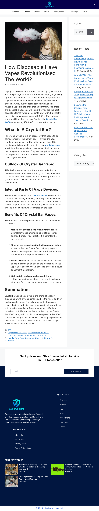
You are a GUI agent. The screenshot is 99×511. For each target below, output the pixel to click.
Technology (73, 12)
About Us (19, 435)
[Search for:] (80, 32)
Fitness (27, 12)
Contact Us (19, 439)
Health (37, 12)
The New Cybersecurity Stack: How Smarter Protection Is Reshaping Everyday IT (33, 467)
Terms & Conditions (23, 448)
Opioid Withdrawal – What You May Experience (27, 335)
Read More (22, 472)
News (46, 12)
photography (59, 12)
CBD (9, 330)
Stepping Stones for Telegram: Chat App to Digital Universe (83, 94)
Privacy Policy (20, 444)
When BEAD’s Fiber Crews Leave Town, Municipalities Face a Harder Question (79, 467)
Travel (85, 12)
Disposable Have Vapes (17, 333)
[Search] (90, 32)
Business (15, 12)
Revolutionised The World (38, 333)
